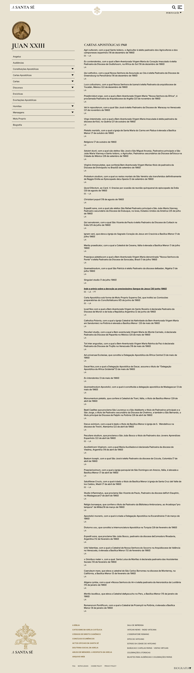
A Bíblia (76, 625)
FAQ (73, 666)
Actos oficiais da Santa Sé (85, 643)
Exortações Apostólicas (24, 100)
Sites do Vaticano (135, 639)
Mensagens (18, 112)
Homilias (17, 106)
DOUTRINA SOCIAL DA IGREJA (85, 648)
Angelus (17, 56)
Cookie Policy (96, 666)
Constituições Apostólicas (26, 69)
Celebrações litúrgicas (138, 652)
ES (85, 56)
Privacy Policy (110, 666)
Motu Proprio (19, 118)
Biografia (183, 668)
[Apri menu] (179, 7)
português (172, 13)
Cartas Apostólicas (22, 75)
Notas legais (83, 666)
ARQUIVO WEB (78, 657)
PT (95, 292)
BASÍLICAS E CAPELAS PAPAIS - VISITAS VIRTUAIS (147, 648)
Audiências (18, 62)
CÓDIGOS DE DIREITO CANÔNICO (86, 634)
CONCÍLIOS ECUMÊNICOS (83, 639)
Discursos (18, 87)
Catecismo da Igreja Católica (87, 630)
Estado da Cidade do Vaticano (141, 643)
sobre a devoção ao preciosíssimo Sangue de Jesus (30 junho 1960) (125, 288)
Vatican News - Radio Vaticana (141, 630)
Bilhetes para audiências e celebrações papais (149, 657)
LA (90, 56)
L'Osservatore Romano (138, 634)
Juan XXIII (28, 45)
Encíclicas (18, 93)
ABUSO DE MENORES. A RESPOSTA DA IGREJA (92, 652)
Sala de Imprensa (135, 625)
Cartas (16, 81)
